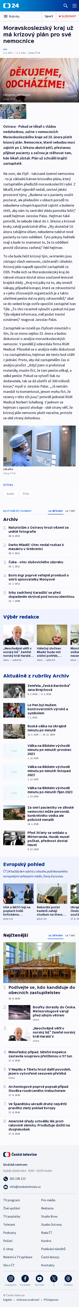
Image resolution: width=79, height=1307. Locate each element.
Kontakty (47, 1265)
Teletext (9, 1224)
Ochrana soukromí (28, 1300)
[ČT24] (11, 5)
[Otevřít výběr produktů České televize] (74, 5)
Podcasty (9, 1233)
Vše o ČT (9, 1265)
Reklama (47, 1208)
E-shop (8, 1249)
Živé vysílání (11, 1208)
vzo (5, 49)
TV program (11, 1200)
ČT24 (26, 494)
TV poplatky (11, 1216)
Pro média (48, 1200)
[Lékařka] (39, 446)
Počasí (7, 1241)
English (7, 1300)
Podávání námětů (53, 1249)
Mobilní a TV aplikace (17, 1257)
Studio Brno (49, 1216)
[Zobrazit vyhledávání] (65, 5)
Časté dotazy (50, 1257)
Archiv (10, 494)
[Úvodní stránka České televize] (20, 1154)
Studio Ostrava (51, 1224)
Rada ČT (46, 1233)
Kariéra (46, 1241)
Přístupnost (51, 1300)
